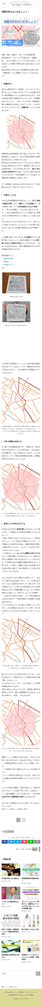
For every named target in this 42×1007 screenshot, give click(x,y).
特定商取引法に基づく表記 (16, 995)
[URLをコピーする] (37, 842)
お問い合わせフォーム (11, 992)
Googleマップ (8, 264)
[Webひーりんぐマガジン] (21, 3)
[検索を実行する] (38, 973)
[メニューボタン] (3, 3)
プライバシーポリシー (31, 992)
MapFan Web (8, 258)
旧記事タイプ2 (8, 831)
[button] (5, 842)
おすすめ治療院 (29, 995)
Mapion (6, 261)
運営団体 (21, 992)
